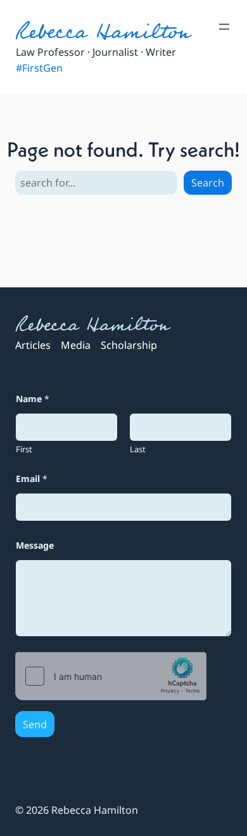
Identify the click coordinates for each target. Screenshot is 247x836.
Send (35, 724)
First (24, 449)
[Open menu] (224, 26)
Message (35, 545)
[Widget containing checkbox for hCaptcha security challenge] (110, 676)
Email (32, 478)
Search (207, 183)
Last (138, 449)
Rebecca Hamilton (102, 31)
